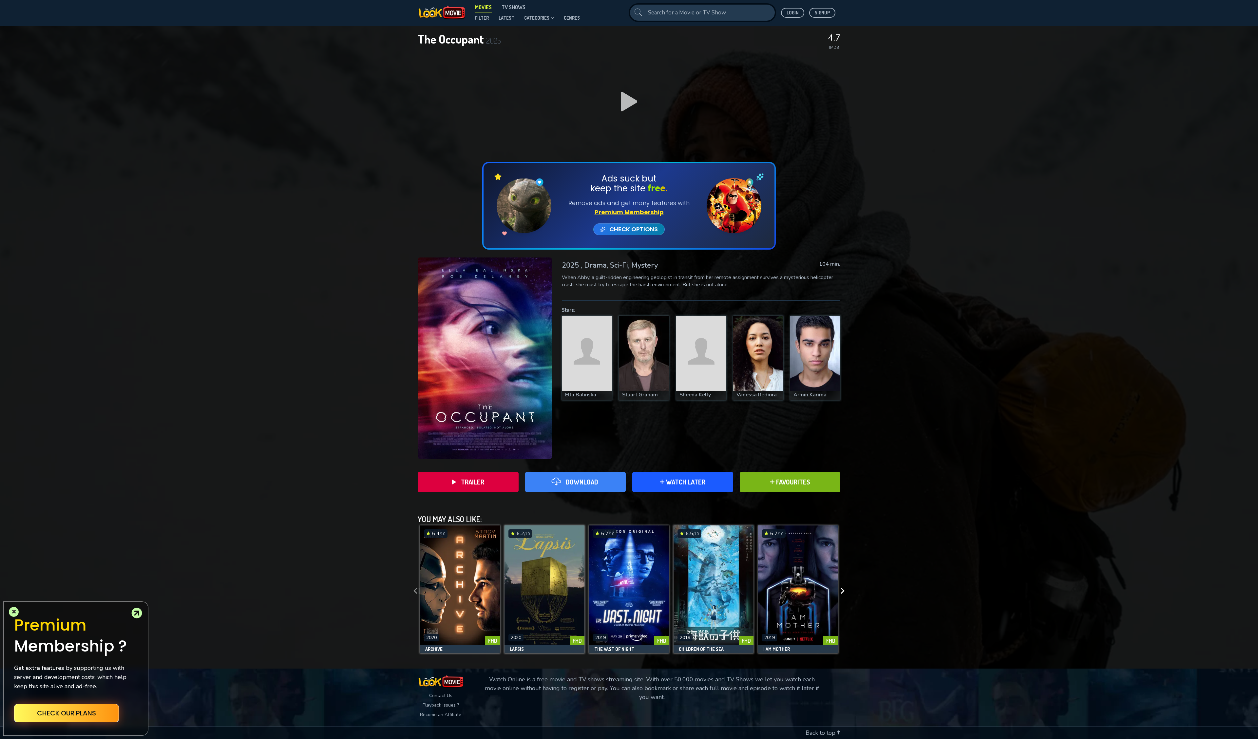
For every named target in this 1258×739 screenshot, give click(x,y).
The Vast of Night (614, 649)
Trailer (472, 482)
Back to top (821, 733)
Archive (434, 649)
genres (572, 18)
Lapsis (517, 649)
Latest (506, 18)
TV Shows (513, 7)
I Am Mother (776, 649)
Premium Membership (629, 212)
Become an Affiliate (440, 714)
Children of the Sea (701, 649)
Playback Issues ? (441, 705)
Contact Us (440, 695)
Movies (483, 7)
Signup (822, 12)
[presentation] (413, 591)
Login (793, 12)
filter (482, 18)
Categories (536, 18)
